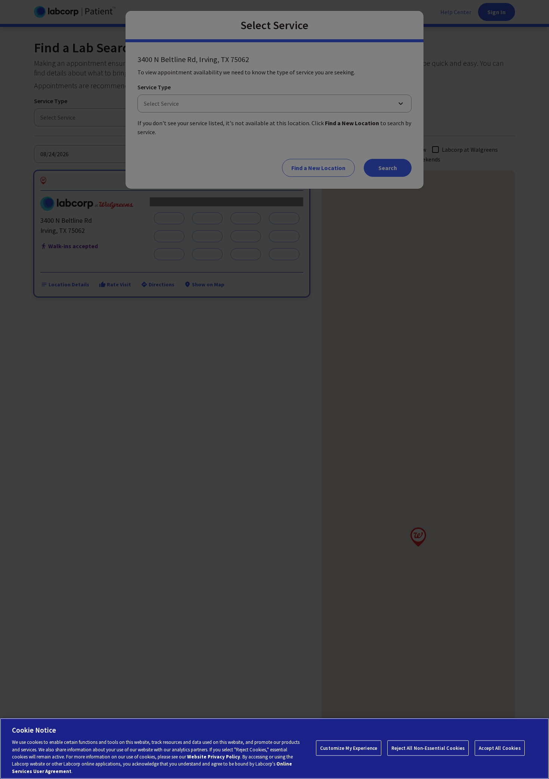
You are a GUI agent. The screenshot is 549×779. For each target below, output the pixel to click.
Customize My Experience (348, 748)
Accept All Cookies (499, 748)
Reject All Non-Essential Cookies (428, 748)
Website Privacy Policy (213, 757)
